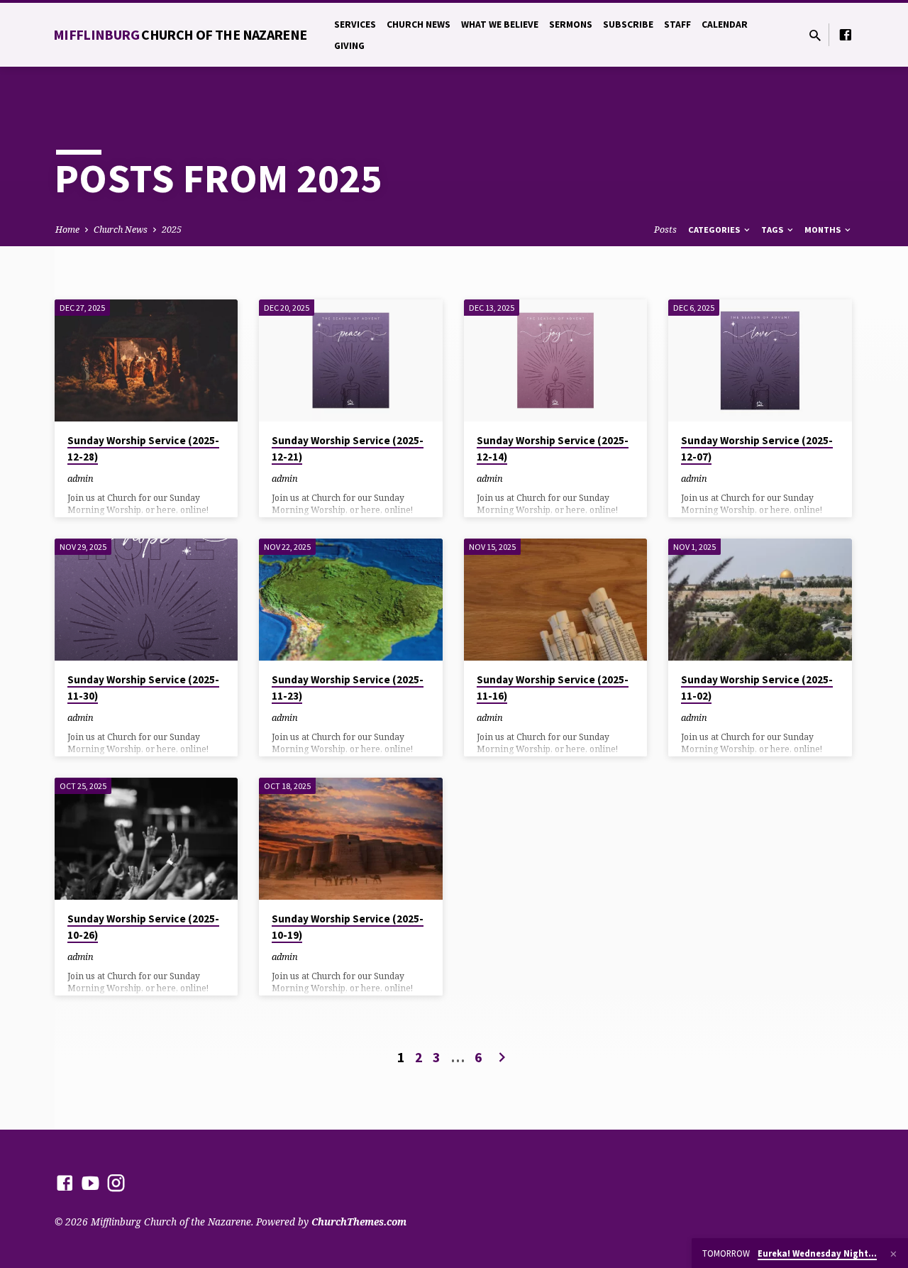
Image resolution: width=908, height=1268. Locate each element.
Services (355, 24)
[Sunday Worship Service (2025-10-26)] (146, 839)
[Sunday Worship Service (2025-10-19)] (351, 839)
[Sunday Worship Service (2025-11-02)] (760, 600)
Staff (677, 24)
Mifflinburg (180, 34)
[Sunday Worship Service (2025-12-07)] (760, 360)
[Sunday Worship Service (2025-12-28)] (146, 360)
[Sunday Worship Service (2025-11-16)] (556, 600)
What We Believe (499, 24)
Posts (665, 230)
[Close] (893, 1253)
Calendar (725, 24)
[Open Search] (815, 35)
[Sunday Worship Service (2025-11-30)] (146, 600)
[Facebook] (845, 34)
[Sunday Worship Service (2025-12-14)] (556, 360)
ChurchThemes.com (358, 1221)
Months (823, 229)
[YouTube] (90, 1182)
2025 (172, 230)
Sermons (570, 24)
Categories (715, 229)
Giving (349, 46)
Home (67, 230)
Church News (418, 24)
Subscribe (628, 24)
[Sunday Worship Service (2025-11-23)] (351, 600)
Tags (773, 229)
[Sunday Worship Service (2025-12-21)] (351, 360)
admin (80, 478)
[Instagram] (116, 1182)
